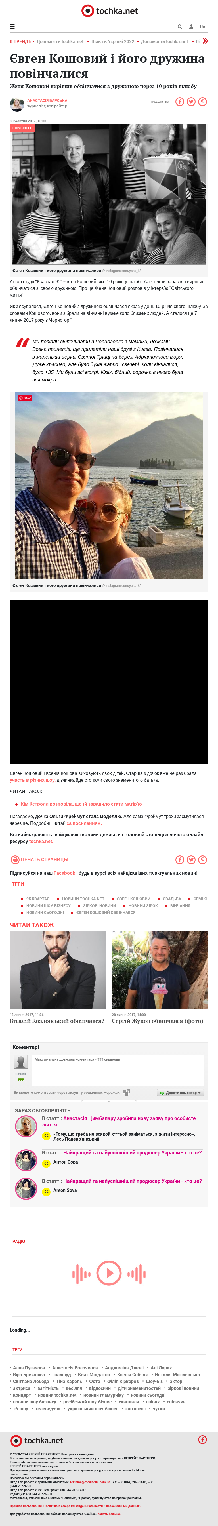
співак (153, 1402)
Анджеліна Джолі (124, 1368)
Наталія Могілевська (177, 1374)
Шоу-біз (154, 1381)
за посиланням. (84, 823)
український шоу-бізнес (93, 1408)
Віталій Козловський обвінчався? (57, 1021)
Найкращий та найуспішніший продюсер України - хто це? (132, 1153)
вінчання (180, 905)
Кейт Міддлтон (94, 1374)
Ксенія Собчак (132, 1374)
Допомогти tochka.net (61, 41)
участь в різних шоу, (33, 780)
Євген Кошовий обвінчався (105, 912)
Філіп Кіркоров (123, 1381)
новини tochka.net (83, 899)
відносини (100, 1388)
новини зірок (143, 905)
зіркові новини (99, 905)
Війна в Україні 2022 (112, 41)
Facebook (64, 873)
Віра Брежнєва (29, 1374)
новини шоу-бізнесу (48, 905)
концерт (22, 1395)
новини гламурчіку (103, 1395)
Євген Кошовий (133, 899)
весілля (74, 1388)
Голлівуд (61, 1374)
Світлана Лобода (31, 1381)
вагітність (48, 1388)
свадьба (172, 899)
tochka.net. (41, 841)
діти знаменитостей (139, 1388)
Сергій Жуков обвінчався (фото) (158, 1021)
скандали (129, 1402)
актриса (21, 1388)
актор (176, 1381)
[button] (191, 26)
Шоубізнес (22, 128)
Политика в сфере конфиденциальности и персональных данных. (92, 1506)
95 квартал (38, 899)
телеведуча (47, 1408)
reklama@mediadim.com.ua (90, 1482)
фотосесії (135, 1408)
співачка (176, 1402)
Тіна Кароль (69, 1381)
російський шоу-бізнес (87, 1402)
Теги (18, 1349)
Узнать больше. (109, 1514)
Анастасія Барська (47, 100)
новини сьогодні (45, 912)
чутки (159, 1408)
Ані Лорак (161, 1368)
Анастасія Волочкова (75, 1368)
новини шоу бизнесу (34, 1402)
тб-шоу (20, 1408)
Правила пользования (26, 1506)
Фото (94, 1381)
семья (200, 899)
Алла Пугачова (29, 1368)
